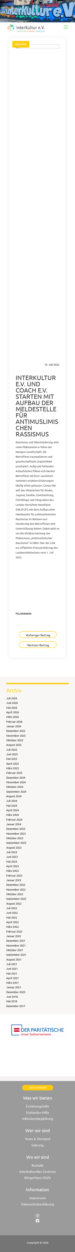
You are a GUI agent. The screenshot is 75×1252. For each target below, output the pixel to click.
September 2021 (16, 954)
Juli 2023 (11, 852)
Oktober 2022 (14, 894)
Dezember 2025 (15, 730)
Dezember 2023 (15, 828)
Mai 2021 (11, 973)
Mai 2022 (11, 917)
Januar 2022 (13, 936)
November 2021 (16, 945)
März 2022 (12, 926)
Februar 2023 (14, 875)
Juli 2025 (11, 749)
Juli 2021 (11, 964)
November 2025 (16, 735)
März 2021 (12, 982)
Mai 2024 (11, 805)
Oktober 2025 (14, 740)
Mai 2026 (11, 707)
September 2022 (16, 898)
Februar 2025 (14, 772)
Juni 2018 (12, 996)
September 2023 (16, 842)
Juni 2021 (12, 968)
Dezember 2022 (15, 884)
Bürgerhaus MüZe (37, 1177)
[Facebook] (37, 1221)
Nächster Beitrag (38, 645)
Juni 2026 (12, 703)
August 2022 (13, 903)
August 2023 (13, 847)
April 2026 (12, 712)
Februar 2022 (14, 931)
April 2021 (12, 978)
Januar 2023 (13, 880)
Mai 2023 (11, 861)
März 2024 (12, 814)
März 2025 (12, 768)
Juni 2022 (12, 912)
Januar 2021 (13, 987)
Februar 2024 (14, 819)
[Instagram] (37, 1216)
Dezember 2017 (15, 1006)
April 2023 (12, 866)
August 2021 (13, 959)
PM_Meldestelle (23, 613)
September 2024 (16, 791)
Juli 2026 (11, 698)
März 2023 (12, 870)
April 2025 (12, 763)
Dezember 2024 (15, 777)
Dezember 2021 (15, 940)
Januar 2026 (13, 726)
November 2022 (16, 889)
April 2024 (12, 810)
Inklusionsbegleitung (37, 1118)
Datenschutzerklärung (37, 1204)
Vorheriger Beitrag (38, 635)
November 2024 (16, 782)
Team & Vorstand (37, 1139)
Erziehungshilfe (37, 1106)
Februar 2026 (14, 721)
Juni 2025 (12, 754)
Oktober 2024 (14, 786)
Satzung (37, 1145)
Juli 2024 (11, 800)
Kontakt (37, 1165)
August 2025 (13, 744)
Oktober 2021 (14, 950)
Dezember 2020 (15, 992)
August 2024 (13, 796)
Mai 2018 (11, 1001)
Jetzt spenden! (37, 1087)
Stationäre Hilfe (37, 1112)
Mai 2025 (11, 758)
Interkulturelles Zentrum (37, 1171)
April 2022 (12, 922)
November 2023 (16, 833)
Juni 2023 (12, 856)
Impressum (37, 1198)
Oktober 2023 (14, 838)
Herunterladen (36, 566)
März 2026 (12, 717)
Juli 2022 (11, 908)
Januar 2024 (13, 824)
